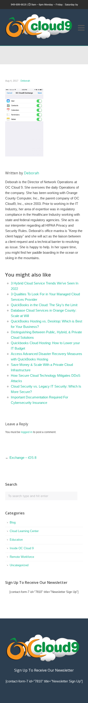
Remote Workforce (22, 557)
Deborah (25, 80)
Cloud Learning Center (24, 531)
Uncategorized (19, 565)
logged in (26, 432)
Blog (13, 522)
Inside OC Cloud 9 (22, 548)
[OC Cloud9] (38, 38)
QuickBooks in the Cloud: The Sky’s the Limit (44, 305)
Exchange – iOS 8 (22, 457)
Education (16, 539)
